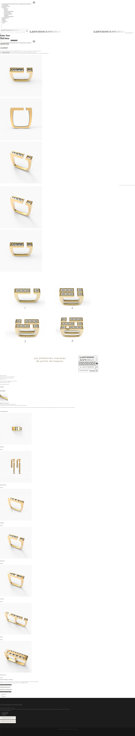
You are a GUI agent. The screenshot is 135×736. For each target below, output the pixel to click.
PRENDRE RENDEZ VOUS (5, 687)
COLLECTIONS (5, 712)
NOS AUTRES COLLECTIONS (6, 684)
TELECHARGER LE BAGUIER (5, 691)
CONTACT (4, 714)
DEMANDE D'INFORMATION (6, 689)
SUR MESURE (5, 713)
